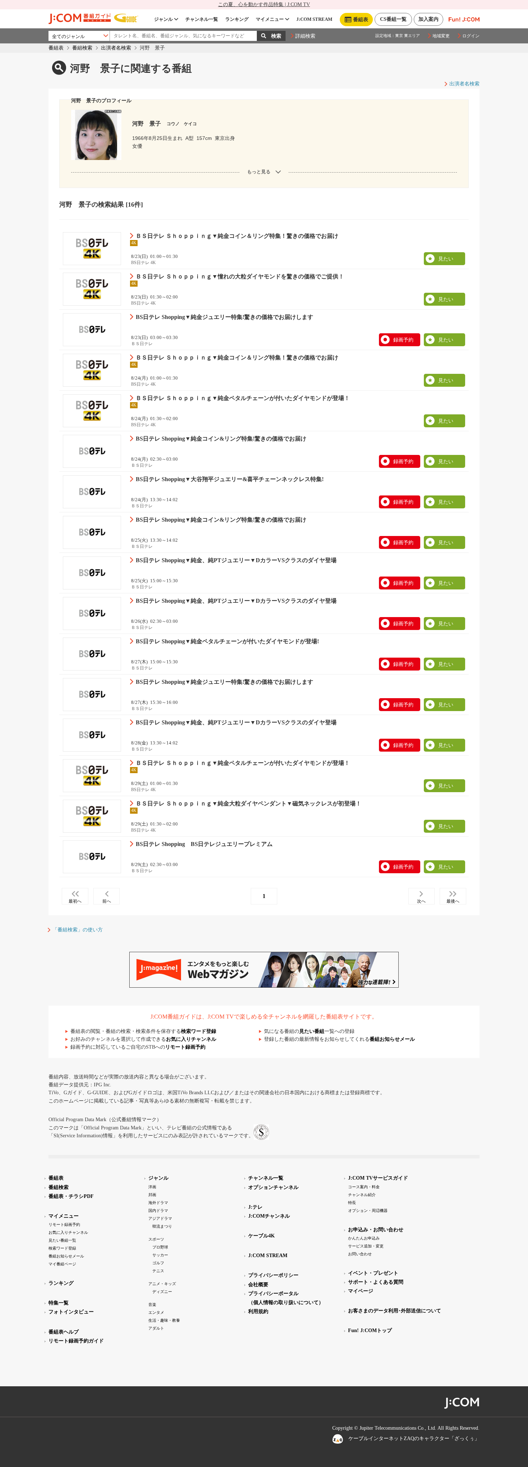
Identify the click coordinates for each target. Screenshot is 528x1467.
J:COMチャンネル (269, 1216)
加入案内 (428, 19)
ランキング (237, 19)
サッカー (160, 1255)
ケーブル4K (261, 1235)
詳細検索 (305, 36)
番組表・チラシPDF (71, 1196)
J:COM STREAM (314, 19)
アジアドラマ (160, 1218)
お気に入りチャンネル (191, 1039)
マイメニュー (270, 19)
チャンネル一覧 (201, 19)
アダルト (156, 1328)
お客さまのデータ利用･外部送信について (394, 1310)
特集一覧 (58, 1303)
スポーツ (156, 1239)
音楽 (152, 1304)
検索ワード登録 (198, 1031)
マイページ (360, 1291)
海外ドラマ (158, 1202)
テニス (158, 1271)
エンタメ (156, 1312)
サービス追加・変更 (366, 1246)
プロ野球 (160, 1247)
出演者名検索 (116, 48)
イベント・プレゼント (373, 1273)
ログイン (471, 35)
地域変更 (441, 35)
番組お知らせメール (392, 1039)
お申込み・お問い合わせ (375, 1229)
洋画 (152, 1187)
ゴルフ (158, 1263)
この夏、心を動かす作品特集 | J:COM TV (264, 4)
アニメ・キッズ (162, 1284)
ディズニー (162, 1291)
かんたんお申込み (364, 1238)
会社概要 (258, 1284)
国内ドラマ (158, 1210)
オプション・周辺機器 (368, 1210)
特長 (352, 1202)
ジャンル (163, 19)
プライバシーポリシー (273, 1275)
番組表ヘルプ (63, 1332)
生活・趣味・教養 (164, 1320)
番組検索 (82, 48)
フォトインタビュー (71, 1312)
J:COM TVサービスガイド (378, 1178)
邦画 (152, 1195)
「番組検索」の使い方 (77, 929)
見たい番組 (311, 1031)
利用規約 (258, 1311)
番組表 (56, 48)
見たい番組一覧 (62, 1240)
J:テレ (255, 1207)
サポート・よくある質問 (375, 1282)
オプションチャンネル (273, 1187)
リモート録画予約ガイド (76, 1341)
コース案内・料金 (364, 1187)
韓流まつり (162, 1226)
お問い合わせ (360, 1254)
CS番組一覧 (393, 19)
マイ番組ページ (62, 1264)
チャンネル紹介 (362, 1195)
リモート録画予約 (185, 1047)
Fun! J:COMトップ (370, 1330)
